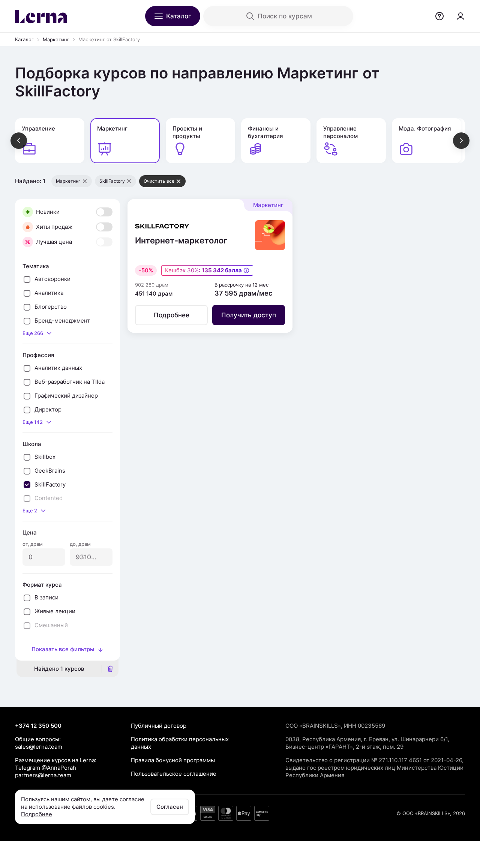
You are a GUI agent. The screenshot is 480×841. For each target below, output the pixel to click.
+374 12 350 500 (38, 725)
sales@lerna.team (38, 746)
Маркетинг (56, 39)
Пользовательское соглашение (173, 773)
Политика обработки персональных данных (180, 743)
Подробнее (36, 814)
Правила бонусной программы (173, 760)
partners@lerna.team (43, 775)
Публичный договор (158, 725)
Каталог (24, 39)
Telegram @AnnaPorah (45, 767)
